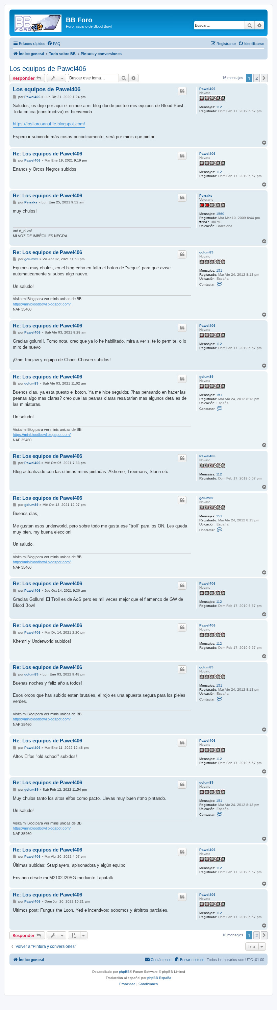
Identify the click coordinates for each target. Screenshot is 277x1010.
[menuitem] (53, 44)
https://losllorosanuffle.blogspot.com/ (49, 123)
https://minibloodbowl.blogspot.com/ (42, 304)
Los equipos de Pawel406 (47, 68)
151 (219, 270)
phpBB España (159, 978)
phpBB (124, 972)
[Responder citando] (182, 91)
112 (219, 107)
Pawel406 (207, 89)
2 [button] (256, 78)
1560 (220, 214)
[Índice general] (38, 22)
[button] (264, 78)
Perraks (205, 195)
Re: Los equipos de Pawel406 (47, 153)
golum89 (206, 252)
